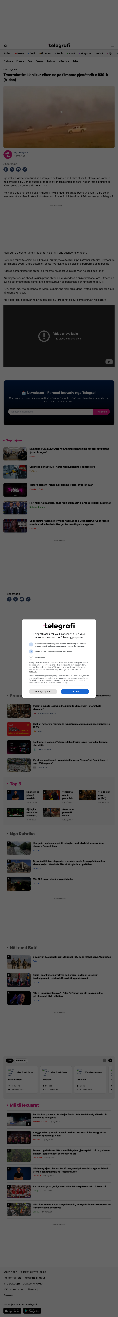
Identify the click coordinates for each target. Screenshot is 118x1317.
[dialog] (59, 658)
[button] (59, 658)
